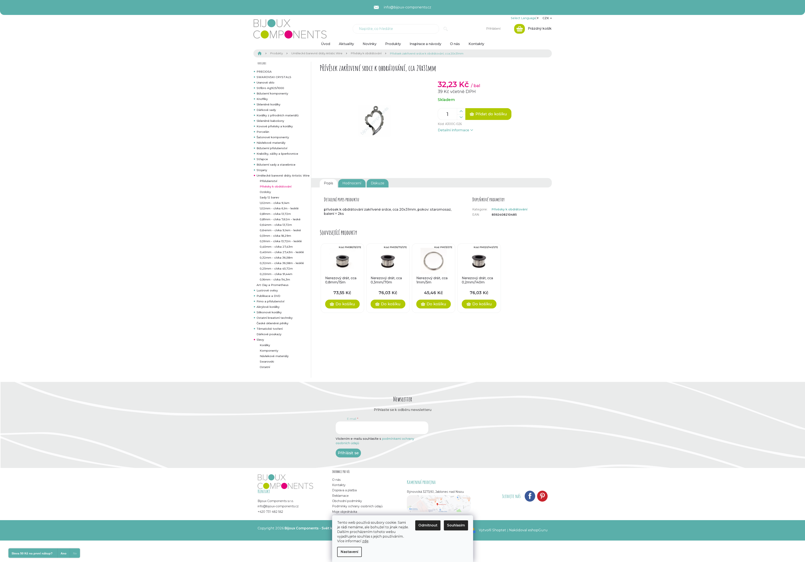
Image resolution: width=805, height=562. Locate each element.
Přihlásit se (348, 453)
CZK (546, 18)
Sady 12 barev (269, 197)
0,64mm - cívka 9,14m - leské (280, 230)
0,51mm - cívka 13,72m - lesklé (281, 241)
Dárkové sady (266, 110)
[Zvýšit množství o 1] (461, 111)
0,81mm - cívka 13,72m (275, 213)
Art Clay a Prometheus (273, 285)
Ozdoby (265, 192)
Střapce (262, 159)
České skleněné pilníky (272, 323)
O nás (336, 480)
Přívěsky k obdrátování (275, 186)
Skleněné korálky (268, 104)
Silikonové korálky (269, 312)
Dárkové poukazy (269, 334)
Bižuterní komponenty (272, 93)
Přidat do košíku (491, 114)
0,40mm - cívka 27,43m (276, 246)
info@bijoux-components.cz (278, 506)
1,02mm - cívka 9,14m (274, 203)
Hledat (445, 28)
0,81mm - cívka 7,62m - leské (280, 219)
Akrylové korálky (268, 306)
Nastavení (349, 552)
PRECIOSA (264, 71)
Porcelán (263, 131)
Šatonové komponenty (273, 137)
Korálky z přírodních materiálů (278, 115)
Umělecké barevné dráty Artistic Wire (283, 175)
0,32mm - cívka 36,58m (276, 257)
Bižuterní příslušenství (272, 148)
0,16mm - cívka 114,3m (275, 279)
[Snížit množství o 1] (461, 117)
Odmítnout (427, 525)
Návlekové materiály (271, 142)
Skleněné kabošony (270, 120)
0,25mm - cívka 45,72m (276, 268)
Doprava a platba (344, 490)
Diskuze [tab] (377, 183)
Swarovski (267, 361)
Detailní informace (453, 130)
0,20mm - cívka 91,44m (276, 274)
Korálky (265, 345)
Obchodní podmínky (347, 501)
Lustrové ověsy (267, 290)
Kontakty (339, 485)
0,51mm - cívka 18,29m (275, 235)
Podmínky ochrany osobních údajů (357, 506)
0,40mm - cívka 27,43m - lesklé (282, 252)
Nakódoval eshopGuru (528, 530)
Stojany (262, 170)
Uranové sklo (265, 82)
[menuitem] (325, 44)
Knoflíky (262, 99)
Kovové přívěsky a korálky (275, 126)
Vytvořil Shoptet (492, 530)
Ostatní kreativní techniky (275, 317)
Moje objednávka (344, 512)
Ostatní (265, 367)
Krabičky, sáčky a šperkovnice (277, 153)
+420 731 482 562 (270, 512)
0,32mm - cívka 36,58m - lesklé (282, 263)
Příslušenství (268, 181)
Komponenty (269, 350)
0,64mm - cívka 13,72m (276, 224)
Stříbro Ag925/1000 (270, 88)
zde (365, 541)
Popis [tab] (328, 183)
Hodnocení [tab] (351, 183)
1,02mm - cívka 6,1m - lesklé (279, 208)
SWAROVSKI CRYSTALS (274, 77)
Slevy (260, 339)
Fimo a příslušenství (270, 301)
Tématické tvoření (270, 328)
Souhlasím (456, 525)
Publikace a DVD (268, 296)
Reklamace (340, 496)
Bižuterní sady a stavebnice (276, 164)
